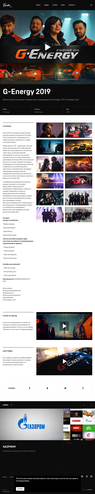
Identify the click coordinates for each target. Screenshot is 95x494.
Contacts (71, 5)
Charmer (89, 489)
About (38, 5)
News (63, 5)
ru (91, 5)
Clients (55, 5)
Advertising (38, 112)
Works (46, 5)
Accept (20, 489)
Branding (69, 443)
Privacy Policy (6, 491)
